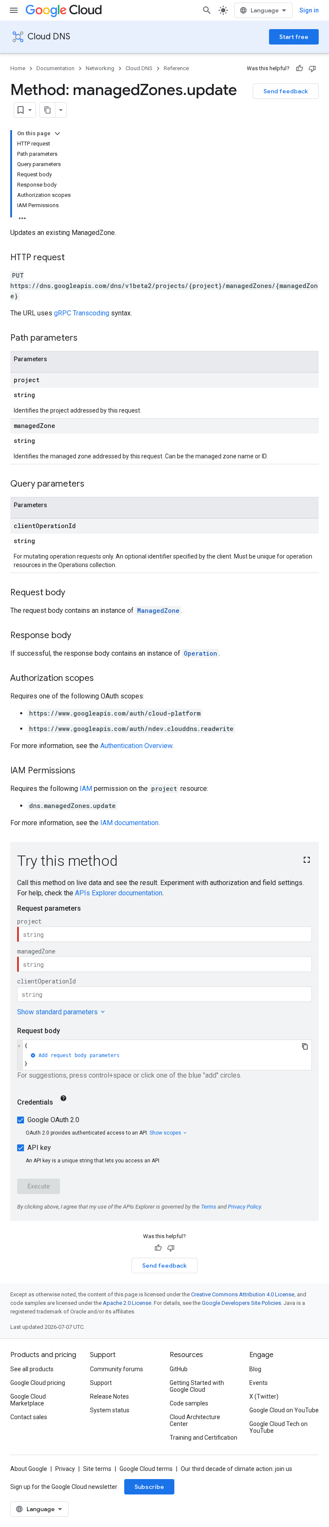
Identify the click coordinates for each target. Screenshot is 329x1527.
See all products (32, 1369)
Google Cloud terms (146, 1468)
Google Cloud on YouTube (284, 1410)
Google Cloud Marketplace (28, 1400)
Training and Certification (203, 1437)
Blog (255, 1369)
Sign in (309, 10)
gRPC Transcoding (81, 313)
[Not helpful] (312, 68)
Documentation (55, 68)
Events (258, 1382)
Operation (200, 653)
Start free (293, 37)
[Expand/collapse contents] (57, 133)
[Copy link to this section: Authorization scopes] (102, 679)
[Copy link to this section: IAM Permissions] (84, 771)
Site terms (97, 1468)
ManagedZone (158, 610)
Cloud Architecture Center (195, 1420)
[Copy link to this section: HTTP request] (73, 258)
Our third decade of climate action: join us (236, 1468)
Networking (100, 68)
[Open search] (207, 10)
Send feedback (285, 91)
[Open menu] (13, 10)
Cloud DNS (48, 36)
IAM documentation (129, 823)
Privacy (65, 1468)
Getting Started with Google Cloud (197, 1386)
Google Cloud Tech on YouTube (278, 1427)
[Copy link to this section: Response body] (79, 636)
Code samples (189, 1403)
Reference (176, 68)
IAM (86, 788)
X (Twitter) (263, 1396)
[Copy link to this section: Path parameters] (86, 338)
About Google (28, 1468)
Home (17, 68)
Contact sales (28, 1417)
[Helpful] (299, 68)
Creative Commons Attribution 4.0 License (242, 1294)
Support (101, 1382)
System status (109, 1410)
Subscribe (149, 1487)
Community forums (116, 1369)
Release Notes (109, 1396)
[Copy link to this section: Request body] (73, 593)
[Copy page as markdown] (47, 110)
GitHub (179, 1369)
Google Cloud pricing (37, 1382)
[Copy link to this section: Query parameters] (93, 484)
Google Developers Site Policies (241, 1303)
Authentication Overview (136, 746)
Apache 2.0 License (127, 1303)
